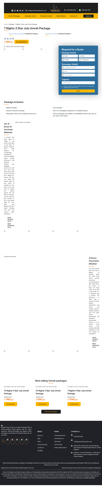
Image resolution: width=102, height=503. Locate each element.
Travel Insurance (42, 444)
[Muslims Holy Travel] (55, 8)
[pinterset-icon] (20, 10)
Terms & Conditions (88, 468)
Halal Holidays (61, 16)
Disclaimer (98, 468)
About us (40, 435)
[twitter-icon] (17, 10)
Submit (78, 91)
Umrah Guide (58, 444)
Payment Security (67, 468)
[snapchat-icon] (26, 441)
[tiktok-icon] (22, 10)
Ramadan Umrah (30, 16)
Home (6, 24)
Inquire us (88, 16)
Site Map (40, 450)
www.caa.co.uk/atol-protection (85, 478)
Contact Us (74, 16)
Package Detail (11, 404)
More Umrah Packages (51, 411)
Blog (39, 438)
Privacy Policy (77, 468)
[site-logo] (7, 425)
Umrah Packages (14, 16)
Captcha (65, 79)
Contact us (41, 447)
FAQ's (39, 441)
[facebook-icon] (12, 10)
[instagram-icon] (15, 10)
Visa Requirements (59, 435)
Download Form (59, 438)
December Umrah (46, 16)
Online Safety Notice (60, 447)
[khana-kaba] (14, 386)
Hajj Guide (57, 441)
